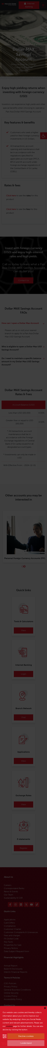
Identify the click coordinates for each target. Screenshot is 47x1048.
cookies (9, 1026)
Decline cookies (26, 1036)
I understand (26, 1043)
